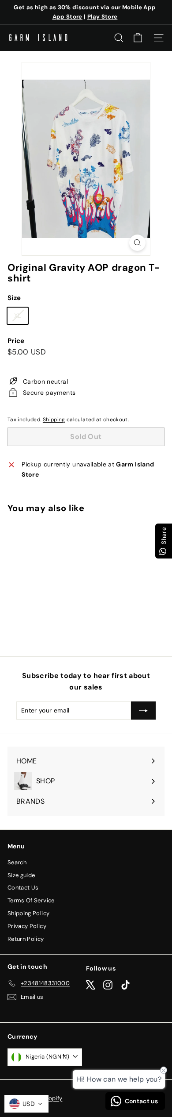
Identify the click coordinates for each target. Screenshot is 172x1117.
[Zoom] (137, 243)
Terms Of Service (31, 900)
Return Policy (25, 939)
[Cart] (137, 38)
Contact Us (23, 887)
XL (21, 317)
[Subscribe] (143, 710)
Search (16, 862)
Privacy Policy (26, 926)
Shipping (54, 419)
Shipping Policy (28, 913)
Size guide (21, 875)
